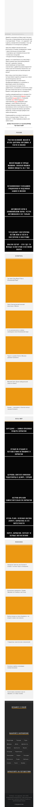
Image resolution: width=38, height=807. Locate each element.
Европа (23, 96)
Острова (9, 751)
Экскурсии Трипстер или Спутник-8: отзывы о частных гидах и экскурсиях (17, 565)
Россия (15, 98)
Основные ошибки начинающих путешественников (15, 667)
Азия (15, 101)
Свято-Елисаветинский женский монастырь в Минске (16, 305)
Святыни (25, 759)
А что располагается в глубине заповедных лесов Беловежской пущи (17, 331)
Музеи (25, 748)
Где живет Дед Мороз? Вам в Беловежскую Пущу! (15, 279)
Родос (18, 759)
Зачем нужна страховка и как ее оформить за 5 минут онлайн (16, 692)
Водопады (10, 740)
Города (18, 740)
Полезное (10, 759)
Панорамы (10, 755)
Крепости (17, 748)
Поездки (26, 755)
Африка (21, 100)
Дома (16, 744)
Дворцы (9, 744)
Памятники (18, 751)
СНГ (13, 100)
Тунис (16, 763)
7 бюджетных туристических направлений (18, 642)
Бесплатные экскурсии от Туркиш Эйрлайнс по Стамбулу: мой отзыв (16, 591)
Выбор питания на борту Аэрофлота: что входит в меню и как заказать (18, 617)
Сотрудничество (19, 804)
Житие (9, 748)
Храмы (23, 763)
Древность (24, 744)
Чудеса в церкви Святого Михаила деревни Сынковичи (16, 356)
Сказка (9, 763)
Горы (25, 740)
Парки (18, 755)
